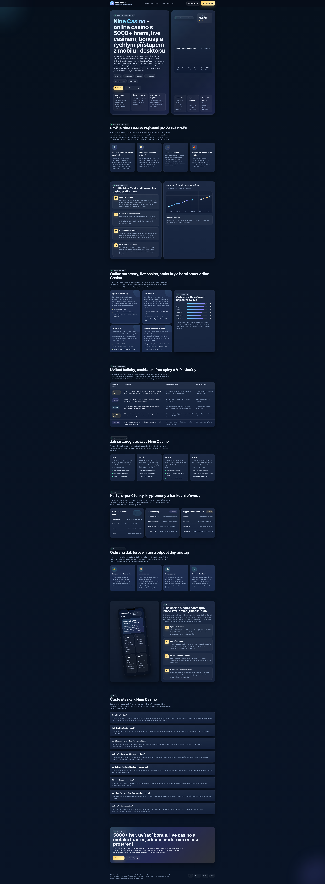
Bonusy (157, 3)
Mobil (168, 3)
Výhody (146, 3)
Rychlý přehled (193, 3)
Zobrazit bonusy (133, 858)
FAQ (173, 3)
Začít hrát (118, 88)
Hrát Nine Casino (208, 3)
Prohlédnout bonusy (133, 88)
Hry (152, 3)
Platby (163, 3)
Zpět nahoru (119, 858)
